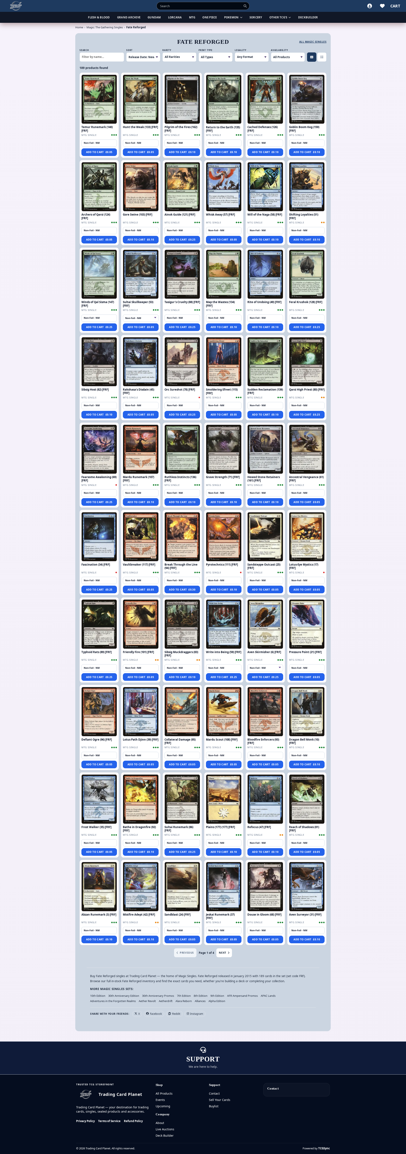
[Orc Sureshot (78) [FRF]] (182, 362)
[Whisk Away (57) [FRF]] (223, 187)
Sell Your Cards (219, 1100)
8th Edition (200, 996)
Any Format (245, 57)
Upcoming (163, 1106)
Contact (214, 1093)
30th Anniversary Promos (158, 996)
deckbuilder (308, 17)
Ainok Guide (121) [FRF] (180, 214)
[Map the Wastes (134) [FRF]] (223, 274)
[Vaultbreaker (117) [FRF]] (140, 537)
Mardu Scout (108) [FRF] (221, 739)
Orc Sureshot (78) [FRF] (180, 389)
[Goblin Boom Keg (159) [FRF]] (307, 99)
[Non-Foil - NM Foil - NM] (140, 318)
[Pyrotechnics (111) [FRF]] (223, 537)
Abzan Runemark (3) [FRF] (98, 914)
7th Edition (184, 996)
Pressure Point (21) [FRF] (305, 652)
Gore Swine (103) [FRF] (137, 214)
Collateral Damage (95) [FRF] (180, 741)
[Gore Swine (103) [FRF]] (140, 187)
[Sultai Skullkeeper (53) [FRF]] (140, 274)
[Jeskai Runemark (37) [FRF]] (223, 887)
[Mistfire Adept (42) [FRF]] (140, 887)
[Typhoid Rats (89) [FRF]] (99, 624)
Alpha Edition (216, 1001)
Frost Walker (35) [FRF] (96, 827)
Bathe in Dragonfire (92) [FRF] (139, 828)
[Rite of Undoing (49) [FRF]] (265, 274)
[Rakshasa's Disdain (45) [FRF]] (140, 362)
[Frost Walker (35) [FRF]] (99, 799)
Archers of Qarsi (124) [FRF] (95, 216)
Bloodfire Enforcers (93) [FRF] (263, 741)
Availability (279, 50)
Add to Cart (99, 152)
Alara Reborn (184, 1001)
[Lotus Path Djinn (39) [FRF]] (140, 712)
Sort (129, 50)
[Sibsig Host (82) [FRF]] (99, 362)
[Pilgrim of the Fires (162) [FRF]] (182, 99)
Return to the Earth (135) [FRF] (223, 129)
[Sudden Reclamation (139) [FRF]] (265, 362)
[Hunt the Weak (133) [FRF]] (140, 99)
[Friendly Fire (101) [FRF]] (140, 624)
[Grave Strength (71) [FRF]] (223, 449)
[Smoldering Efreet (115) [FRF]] (223, 362)
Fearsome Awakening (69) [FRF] (99, 478)
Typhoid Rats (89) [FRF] (96, 652)
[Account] (369, 6)
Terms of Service (109, 1121)
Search (84, 50)
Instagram (196, 1014)
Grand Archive (128, 17)
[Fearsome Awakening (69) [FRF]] (99, 449)
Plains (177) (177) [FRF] (220, 827)
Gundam (154, 17)
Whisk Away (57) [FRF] (220, 214)
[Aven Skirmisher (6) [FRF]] (265, 624)
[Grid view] (311, 57)
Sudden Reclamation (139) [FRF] (265, 391)
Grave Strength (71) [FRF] (223, 477)
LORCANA (175, 17)
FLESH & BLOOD (99, 17)
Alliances (200, 1001)
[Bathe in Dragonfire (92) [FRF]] (140, 799)
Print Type (206, 50)
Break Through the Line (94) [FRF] (181, 566)
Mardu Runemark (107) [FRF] (138, 478)
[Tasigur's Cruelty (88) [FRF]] (182, 274)
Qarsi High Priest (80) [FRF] (307, 389)
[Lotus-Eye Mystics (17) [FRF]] (307, 537)
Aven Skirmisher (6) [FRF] (264, 652)
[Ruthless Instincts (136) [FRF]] (182, 449)
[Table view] (321, 57)
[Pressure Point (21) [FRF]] (307, 624)
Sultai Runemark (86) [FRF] (179, 828)
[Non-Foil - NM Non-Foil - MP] (265, 667)
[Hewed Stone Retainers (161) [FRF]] (265, 449)
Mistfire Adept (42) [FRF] (139, 914)
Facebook (156, 1014)
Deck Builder (165, 1135)
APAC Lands (268, 996)
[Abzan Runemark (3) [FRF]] (99, 887)
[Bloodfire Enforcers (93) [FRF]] (265, 712)
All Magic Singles (312, 42)
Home (79, 27)
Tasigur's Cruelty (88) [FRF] (182, 302)
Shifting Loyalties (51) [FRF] (303, 216)
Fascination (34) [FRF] (95, 564)
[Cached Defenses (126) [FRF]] (265, 99)
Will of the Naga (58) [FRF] (264, 214)
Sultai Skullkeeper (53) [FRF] (138, 303)
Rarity (166, 50)
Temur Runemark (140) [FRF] (97, 128)
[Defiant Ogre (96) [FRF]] (99, 712)
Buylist (213, 1106)
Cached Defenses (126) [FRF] (262, 128)
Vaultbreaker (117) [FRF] (139, 564)
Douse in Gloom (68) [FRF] (264, 914)
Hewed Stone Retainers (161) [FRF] (263, 478)
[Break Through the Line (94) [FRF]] (182, 537)
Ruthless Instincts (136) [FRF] (180, 478)
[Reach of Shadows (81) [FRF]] (307, 799)
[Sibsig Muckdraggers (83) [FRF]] (182, 624)
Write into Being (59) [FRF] (223, 652)
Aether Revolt (147, 1001)
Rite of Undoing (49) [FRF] (264, 302)
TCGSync (324, 1148)
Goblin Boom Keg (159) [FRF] (304, 128)
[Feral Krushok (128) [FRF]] (307, 274)
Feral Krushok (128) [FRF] (305, 302)
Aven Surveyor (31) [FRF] (305, 914)
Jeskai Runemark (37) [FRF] (220, 916)
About (160, 1123)
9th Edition (217, 996)
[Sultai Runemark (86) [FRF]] (182, 799)
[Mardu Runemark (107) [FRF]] (140, 449)
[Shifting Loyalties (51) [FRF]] (307, 187)
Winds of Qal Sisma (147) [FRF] (97, 303)
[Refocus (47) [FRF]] (265, 799)
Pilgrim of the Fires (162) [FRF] (181, 128)
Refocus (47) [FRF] (259, 827)
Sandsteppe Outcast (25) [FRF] (263, 566)
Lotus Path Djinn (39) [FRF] (140, 739)
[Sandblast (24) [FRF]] (182, 887)
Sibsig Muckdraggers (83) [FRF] (181, 653)
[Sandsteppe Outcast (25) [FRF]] (265, 537)
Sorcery (256, 17)
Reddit (176, 1014)
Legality (240, 50)
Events (160, 1100)
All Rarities (172, 57)
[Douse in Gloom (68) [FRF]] (265, 887)
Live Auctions (165, 1129)
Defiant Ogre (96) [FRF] (96, 739)
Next (222, 952)
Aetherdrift (166, 1001)
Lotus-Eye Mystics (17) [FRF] (303, 566)
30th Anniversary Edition (123, 996)
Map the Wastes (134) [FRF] (220, 303)
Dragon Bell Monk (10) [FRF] (304, 741)
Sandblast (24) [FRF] (178, 914)
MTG (192, 17)
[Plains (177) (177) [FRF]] (223, 799)
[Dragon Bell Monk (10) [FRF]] (307, 712)
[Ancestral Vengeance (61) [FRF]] (307, 449)
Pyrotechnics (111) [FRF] (222, 564)
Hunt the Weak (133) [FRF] (140, 127)
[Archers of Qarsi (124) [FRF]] (99, 187)
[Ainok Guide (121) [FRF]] (182, 187)
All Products (164, 1093)
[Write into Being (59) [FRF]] (223, 624)
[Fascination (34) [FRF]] (99, 537)
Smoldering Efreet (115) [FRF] (222, 391)
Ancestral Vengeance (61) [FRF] (306, 478)
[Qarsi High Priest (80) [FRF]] (307, 362)
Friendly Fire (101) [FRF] (138, 652)
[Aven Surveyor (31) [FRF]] (307, 887)
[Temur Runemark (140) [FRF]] (99, 99)
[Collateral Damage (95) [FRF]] (182, 712)
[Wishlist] (382, 6)
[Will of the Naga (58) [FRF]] (265, 187)
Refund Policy (133, 1121)
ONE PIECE (209, 17)
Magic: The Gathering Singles (104, 27)
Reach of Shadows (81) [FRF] (304, 828)
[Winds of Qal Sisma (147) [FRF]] (99, 274)
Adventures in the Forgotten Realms (113, 1001)
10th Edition (97, 996)
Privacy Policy (85, 1121)
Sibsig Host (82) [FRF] (95, 389)
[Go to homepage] (16, 5)
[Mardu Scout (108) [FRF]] (223, 712)
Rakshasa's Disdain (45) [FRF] (138, 391)
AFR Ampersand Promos (242, 996)
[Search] (245, 6)
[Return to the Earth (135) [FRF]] (223, 99)
